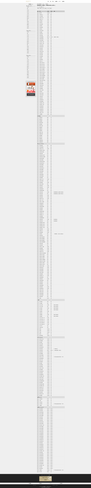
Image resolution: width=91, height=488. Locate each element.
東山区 (28, 16)
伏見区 (28, 21)
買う (48, 1)
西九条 (45, 8)
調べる (53, 1)
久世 (43, 8)
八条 (48, 8)
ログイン (60, 1)
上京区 (28, 10)
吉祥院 (40, 8)
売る (50, 1)
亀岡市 (28, 24)
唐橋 (38, 8)
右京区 (28, 64)
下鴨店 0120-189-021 (45, 477)
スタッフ (51, 483)
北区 (27, 8)
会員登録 (63, 1)
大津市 (28, 26)
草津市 (28, 52)
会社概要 (30, 483)
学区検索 (40, 483)
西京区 (28, 18)
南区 (27, 44)
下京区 (28, 13)
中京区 (28, 36)
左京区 (28, 56)
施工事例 (61, 483)
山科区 (28, 72)
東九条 (50, 8)
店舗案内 (56, 1)
